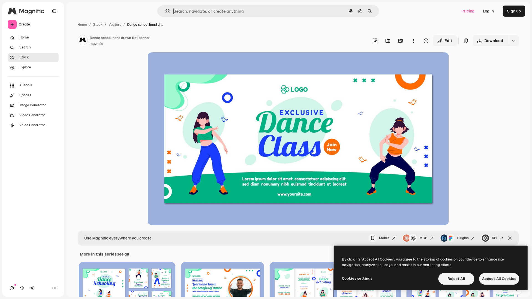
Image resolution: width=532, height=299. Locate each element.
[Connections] (12, 287)
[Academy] (22, 287)
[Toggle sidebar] (54, 11)
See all (123, 254)
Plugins (463, 238)
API (494, 238)
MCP (423, 238)
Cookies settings (357, 278)
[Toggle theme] (32, 287)
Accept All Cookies (499, 278)
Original (183, 63)
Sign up (514, 11)
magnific (96, 44)
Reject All (456, 278)
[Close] (510, 238)
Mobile (384, 238)
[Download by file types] (513, 40)
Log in (488, 11)
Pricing (468, 11)
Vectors (115, 24)
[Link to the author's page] (83, 41)
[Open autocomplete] (165, 11)
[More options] (413, 40)
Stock (98, 24)
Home (82, 24)
